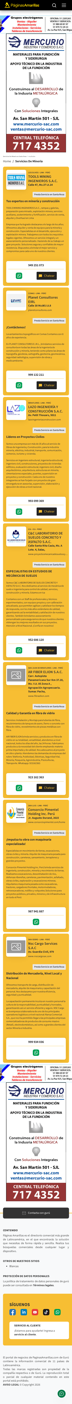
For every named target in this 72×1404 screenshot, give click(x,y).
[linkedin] (24, 1312)
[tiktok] (46, 1312)
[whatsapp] (57, 1312)
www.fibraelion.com (38, 696)
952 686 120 (36, 640)
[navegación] (64, 5)
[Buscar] (54, 5)
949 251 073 (36, 265)
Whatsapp (19, 276)
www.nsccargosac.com (39, 956)
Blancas (14, 1266)
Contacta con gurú (39, 1213)
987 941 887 (36, 911)
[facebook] (12, 1312)
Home (7, 161)
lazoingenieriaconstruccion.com (44, 419)
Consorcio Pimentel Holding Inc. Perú (43, 812)
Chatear (49, 276)
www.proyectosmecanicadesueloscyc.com (48, 554)
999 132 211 (36, 375)
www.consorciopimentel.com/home (46, 822)
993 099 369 (36, 501)
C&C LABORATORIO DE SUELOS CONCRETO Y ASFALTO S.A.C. (45, 537)
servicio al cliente (25, 1335)
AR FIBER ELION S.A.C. (45, 672)
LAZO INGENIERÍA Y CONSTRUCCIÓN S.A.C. (45, 409)
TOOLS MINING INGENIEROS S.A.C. (43, 179)
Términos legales (43, 1285)
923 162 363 (36, 777)
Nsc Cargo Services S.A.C (42, 945)
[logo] (16, 180)
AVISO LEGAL (11, 1385)
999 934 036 (36, 1042)
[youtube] (35, 1312)
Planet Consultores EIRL (43, 299)
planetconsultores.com (40, 310)
